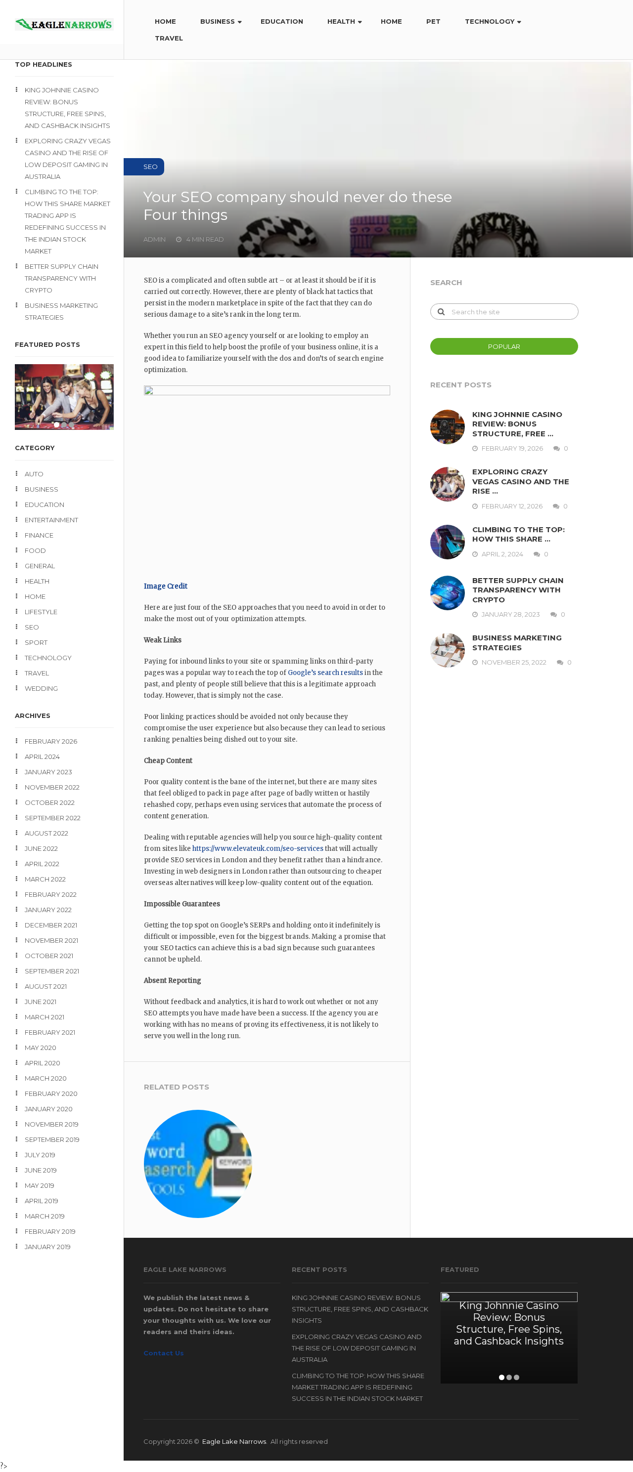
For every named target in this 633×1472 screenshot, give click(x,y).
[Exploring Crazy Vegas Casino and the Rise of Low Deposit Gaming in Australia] (451, 484)
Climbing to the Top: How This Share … (518, 534)
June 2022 (41, 848)
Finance (39, 535)
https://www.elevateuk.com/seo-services (257, 848)
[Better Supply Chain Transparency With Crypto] (451, 593)
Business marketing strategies (61, 311)
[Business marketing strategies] (451, 650)
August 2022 (46, 833)
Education (282, 21)
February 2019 (50, 1231)
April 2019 (41, 1201)
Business (217, 21)
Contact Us (163, 1353)
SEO (32, 627)
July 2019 (40, 1155)
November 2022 (52, 787)
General (40, 566)
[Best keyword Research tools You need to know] (198, 1164)
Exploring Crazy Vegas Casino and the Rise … (520, 481)
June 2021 (40, 1002)
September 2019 (52, 1139)
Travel (169, 38)
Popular (504, 346)
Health (341, 21)
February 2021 (50, 1032)
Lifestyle (41, 612)
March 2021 (44, 1017)
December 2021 (51, 925)
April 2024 (42, 756)
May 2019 (39, 1185)
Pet (433, 21)
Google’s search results (325, 673)
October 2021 (49, 956)
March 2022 (45, 879)
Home (165, 21)
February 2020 (51, 1093)
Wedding (41, 688)
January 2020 (49, 1109)
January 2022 (48, 910)
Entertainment (51, 520)
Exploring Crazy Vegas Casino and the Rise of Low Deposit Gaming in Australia (68, 158)
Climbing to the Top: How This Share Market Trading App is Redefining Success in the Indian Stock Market (67, 221)
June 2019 (41, 1170)
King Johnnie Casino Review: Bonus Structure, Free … (517, 424)
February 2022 (51, 894)
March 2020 (46, 1078)
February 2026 (51, 741)
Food (35, 550)
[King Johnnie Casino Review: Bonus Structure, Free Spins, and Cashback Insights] (451, 427)
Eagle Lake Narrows (234, 1441)
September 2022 (53, 818)
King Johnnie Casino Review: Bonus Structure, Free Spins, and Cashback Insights (67, 107)
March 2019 (45, 1216)
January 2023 (48, 772)
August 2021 (46, 986)
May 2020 (40, 1047)
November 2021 (51, 940)
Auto (34, 474)
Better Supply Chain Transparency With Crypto (61, 278)
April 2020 (42, 1063)
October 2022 (50, 802)
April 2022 (42, 864)
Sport (36, 642)
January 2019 (48, 1247)
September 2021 (52, 971)
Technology (489, 21)
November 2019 (52, 1124)
